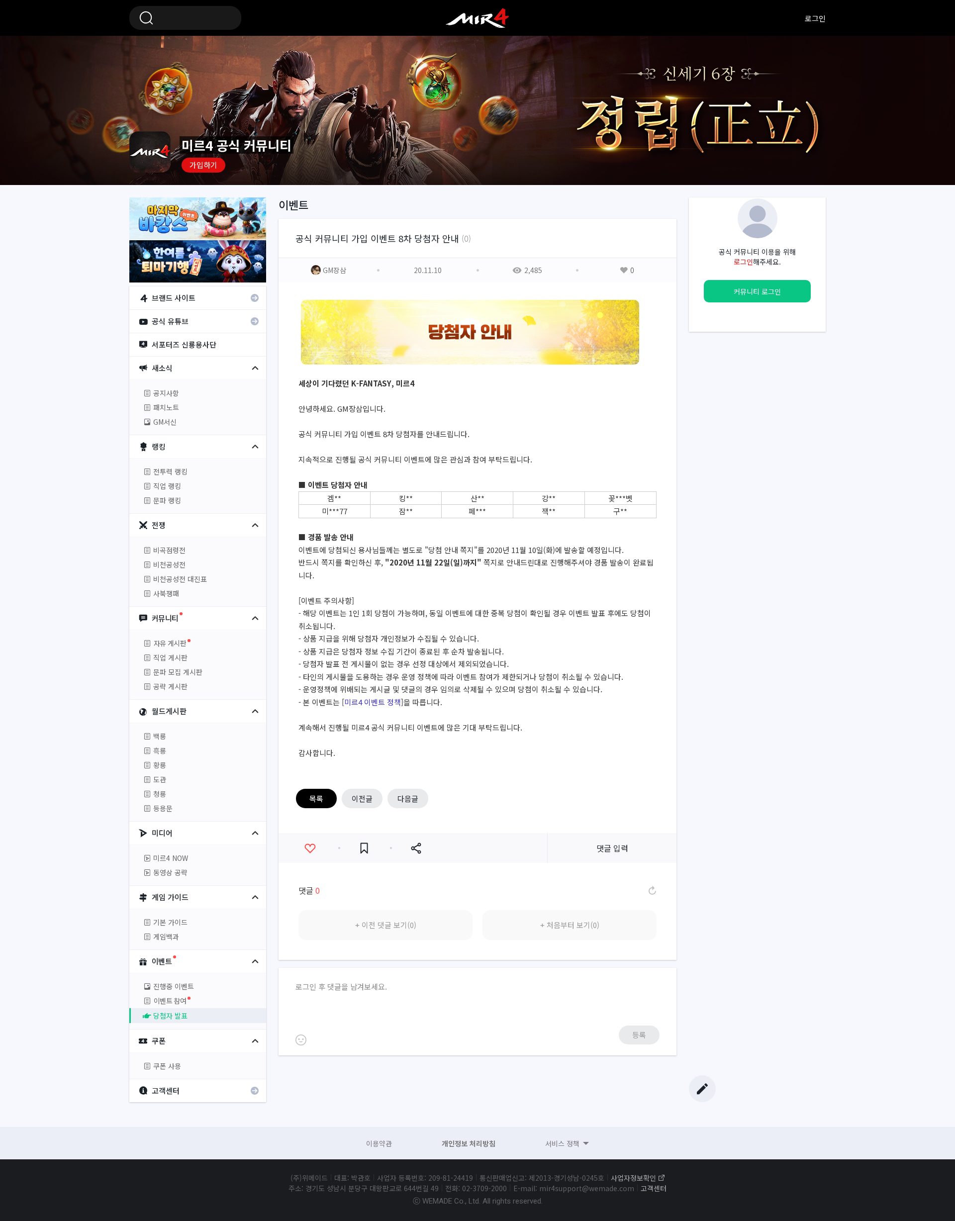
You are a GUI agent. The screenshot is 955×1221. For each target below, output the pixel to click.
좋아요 (310, 848)
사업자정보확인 (633, 1177)
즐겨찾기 (364, 848)
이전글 (362, 798)
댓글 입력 (612, 848)
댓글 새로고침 (651, 890)
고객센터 (654, 1188)
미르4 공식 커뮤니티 (477, 18)
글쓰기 (702, 1088)
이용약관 (379, 1143)
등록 (639, 1035)
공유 (415, 848)
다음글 (407, 798)
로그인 (815, 18)
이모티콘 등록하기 (300, 1040)
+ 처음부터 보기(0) (569, 925)
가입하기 (203, 165)
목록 (316, 798)
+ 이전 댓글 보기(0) (385, 925)
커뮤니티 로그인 (757, 291)
